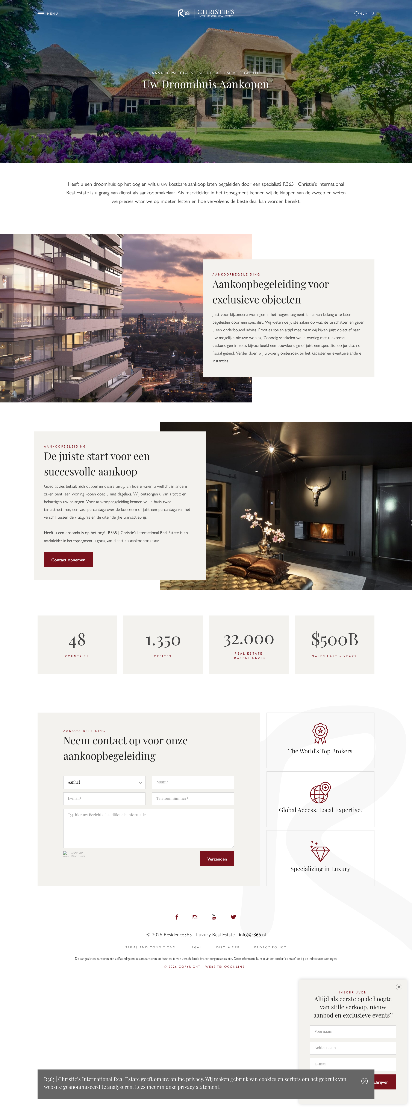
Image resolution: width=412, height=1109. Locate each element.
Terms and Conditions (150, 947)
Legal (196, 947)
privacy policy (270, 947)
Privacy (74, 855)
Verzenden (217, 859)
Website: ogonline (225, 966)
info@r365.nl (252, 934)
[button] (361, 12)
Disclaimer (228, 947)
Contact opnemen (68, 559)
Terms (82, 855)
